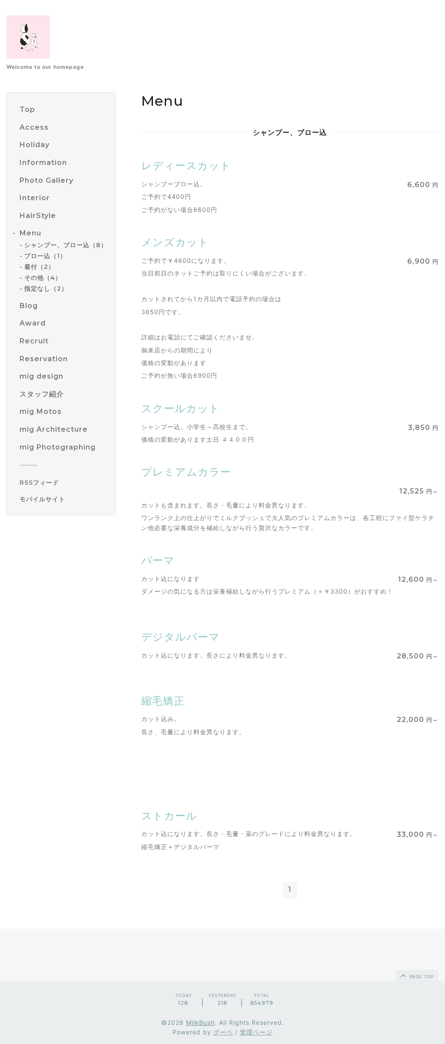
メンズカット (175, 242)
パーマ (158, 560)
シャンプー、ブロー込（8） (65, 245)
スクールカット (180, 408)
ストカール (169, 815)
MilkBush (200, 1022)
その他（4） (43, 278)
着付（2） (39, 267)
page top (421, 976)
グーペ (223, 1032)
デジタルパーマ (180, 637)
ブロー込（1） (45, 256)
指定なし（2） (46, 288)
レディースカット (186, 165)
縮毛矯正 (163, 701)
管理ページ (256, 1032)
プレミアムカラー (186, 472)
